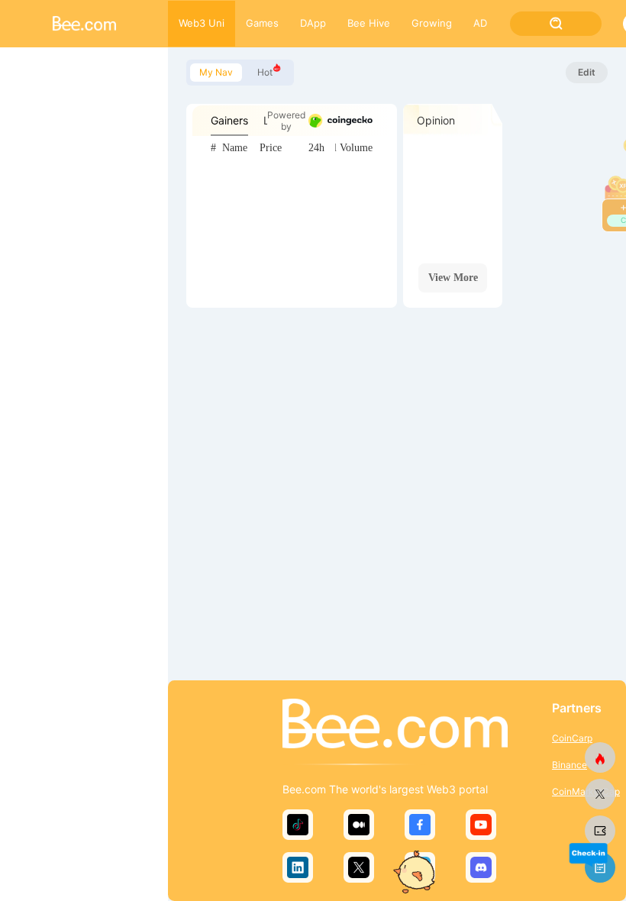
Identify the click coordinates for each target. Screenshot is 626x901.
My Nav (216, 72)
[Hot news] (600, 757)
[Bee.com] (395, 724)
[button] (587, 854)
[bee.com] (600, 830)
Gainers (229, 120)
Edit (586, 72)
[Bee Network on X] (600, 794)
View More (453, 277)
